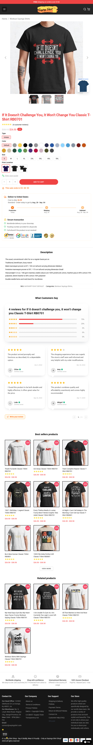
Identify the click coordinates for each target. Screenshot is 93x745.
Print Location (7, 162)
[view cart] (88, 9)
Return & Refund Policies (58, 711)
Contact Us (53, 714)
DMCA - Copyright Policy (35, 711)
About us (29, 701)
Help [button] (88, 742)
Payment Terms (54, 707)
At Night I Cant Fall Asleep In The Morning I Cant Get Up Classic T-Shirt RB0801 (74, 512)
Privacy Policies (31, 708)
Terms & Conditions (33, 705)
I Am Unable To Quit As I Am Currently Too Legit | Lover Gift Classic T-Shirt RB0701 (45, 615)
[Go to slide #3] (59, 99)
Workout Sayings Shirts (20, 19)
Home (4, 19)
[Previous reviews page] (74, 417)
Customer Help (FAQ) (57, 718)
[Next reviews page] (86, 417)
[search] (84, 9)
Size (3, 155)
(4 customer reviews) (20, 125)
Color (4, 141)
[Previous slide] (5, 57)
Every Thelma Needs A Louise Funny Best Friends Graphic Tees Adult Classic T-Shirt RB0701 (46, 512)
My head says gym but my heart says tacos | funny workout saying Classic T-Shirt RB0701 (17, 615)
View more (46, 568)
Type (4, 133)
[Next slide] (87, 57)
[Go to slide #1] (34, 99)
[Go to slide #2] (46, 99)
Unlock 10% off (5, 734)
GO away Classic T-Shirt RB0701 (46, 469)
